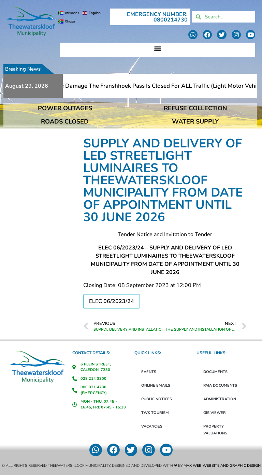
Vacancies (151, 426)
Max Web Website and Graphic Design (222, 465)
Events (148, 371)
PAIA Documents (220, 385)
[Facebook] (207, 34)
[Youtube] (250, 34)
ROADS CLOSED (65, 121)
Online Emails (155, 385)
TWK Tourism (155, 412)
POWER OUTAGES (65, 108)
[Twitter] (221, 34)
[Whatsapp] (193, 34)
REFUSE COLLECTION (195, 108)
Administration (219, 399)
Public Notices (156, 399)
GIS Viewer (214, 412)
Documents (215, 371)
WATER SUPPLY (195, 121)
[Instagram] (236, 34)
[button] (157, 48)
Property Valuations (215, 430)
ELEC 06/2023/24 (111, 301)
